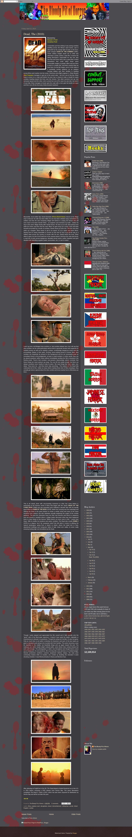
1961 (103, 632)
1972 (99, 636)
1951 (89, 629)
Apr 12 (91, 552)
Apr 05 (91, 566)
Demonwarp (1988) (97, 183)
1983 (96, 641)
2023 (87, 513)
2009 (87, 597)
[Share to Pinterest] (70, 804)
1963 (89, 634)
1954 (99, 629)
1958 (92, 632)
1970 (92, 636)
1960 (99, 632)
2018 (87, 526)
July (89, 539)
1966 (99, 634)
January (90, 582)
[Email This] (62, 804)
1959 (96, 632)
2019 (87, 523)
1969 (89, 636)
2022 (87, 515)
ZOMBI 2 (75, 521)
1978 (99, 638)
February (90, 580)
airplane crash (36, 806)
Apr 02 (91, 574)
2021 (87, 518)
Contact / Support (97, 172)
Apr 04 (91, 568)
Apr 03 (91, 571)
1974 (85, 638)
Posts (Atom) (33, 818)
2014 (87, 537)
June (89, 542)
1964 (92, 634)
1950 (85, 629)
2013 (87, 586)
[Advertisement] (95, 499)
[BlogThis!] (64, 804)
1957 (89, 632)
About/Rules (88, 625)
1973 (103, 636)
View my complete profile (99, 749)
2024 (87, 510)
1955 (103, 629)
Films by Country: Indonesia (100, 261)
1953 (96, 629)
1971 (96, 636)
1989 (96, 643)
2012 (87, 589)
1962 (85, 634)
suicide (71, 806)
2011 (87, 591)
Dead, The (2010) (34, 34)
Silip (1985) (95, 227)
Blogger (75, 833)
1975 (89, 638)
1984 (99, 641)
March (90, 577)
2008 (87, 599)
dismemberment (56, 806)
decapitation (44, 806)
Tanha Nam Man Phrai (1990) (100, 206)
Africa (29, 806)
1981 (89, 641)
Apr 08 (91, 560)
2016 (87, 531)
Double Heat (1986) (97, 161)
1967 (103, 634)
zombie (31, 808)
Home (51, 814)
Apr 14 (91, 549)
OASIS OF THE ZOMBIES (65, 51)
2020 (87, 521)
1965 (96, 634)
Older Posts (75, 814)
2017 (87, 529)
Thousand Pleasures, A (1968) (100, 217)
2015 (87, 534)
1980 (85, 641)
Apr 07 (91, 563)
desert (50, 806)
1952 (92, 629)
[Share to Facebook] (68, 804)
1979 (103, 638)
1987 (89, 643)
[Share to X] (66, 804)
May (89, 544)
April (89, 547)
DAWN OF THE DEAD (40, 509)
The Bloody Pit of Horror (101, 746)
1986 (85, 643)
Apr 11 (91, 555)
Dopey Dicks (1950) (97, 194)
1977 (96, 638)
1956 (85, 632)
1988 (92, 643)
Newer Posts (26, 814)
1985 (103, 641)
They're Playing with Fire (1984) (101, 250)
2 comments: (55, 803)
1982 (92, 641)
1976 (92, 638)
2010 (87, 594)
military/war (65, 806)
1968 (85, 636)
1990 (99, 643)
